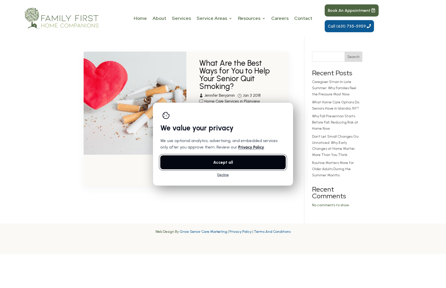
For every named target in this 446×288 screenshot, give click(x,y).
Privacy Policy (240, 231)
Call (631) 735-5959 (347, 26)
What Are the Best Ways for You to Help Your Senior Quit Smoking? (234, 74)
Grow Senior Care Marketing (203, 231)
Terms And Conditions (272, 231)
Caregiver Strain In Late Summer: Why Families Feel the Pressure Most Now (334, 88)
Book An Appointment (349, 10)
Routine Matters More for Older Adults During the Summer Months (333, 169)
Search (353, 57)
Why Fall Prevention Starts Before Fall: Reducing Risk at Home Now (335, 122)
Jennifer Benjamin (219, 95)
